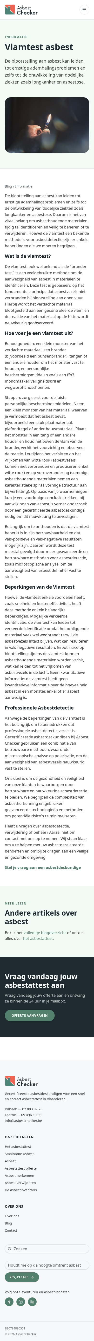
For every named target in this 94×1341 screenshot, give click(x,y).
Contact (11, 1230)
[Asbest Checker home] (21, 9)
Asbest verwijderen (20, 1182)
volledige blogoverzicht (45, 932)
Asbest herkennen (19, 1175)
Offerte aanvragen (30, 1015)
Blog (8, 186)
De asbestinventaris (21, 1190)
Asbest (10, 1161)
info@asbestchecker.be (23, 1120)
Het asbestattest (18, 1146)
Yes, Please (19, 1277)
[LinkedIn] (32, 1301)
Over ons (12, 1216)
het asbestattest (38, 938)
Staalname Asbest (19, 1154)
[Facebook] (9, 1301)
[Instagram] (20, 1301)
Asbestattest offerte (21, 1168)
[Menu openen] (84, 9)
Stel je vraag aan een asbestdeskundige (43, 867)
